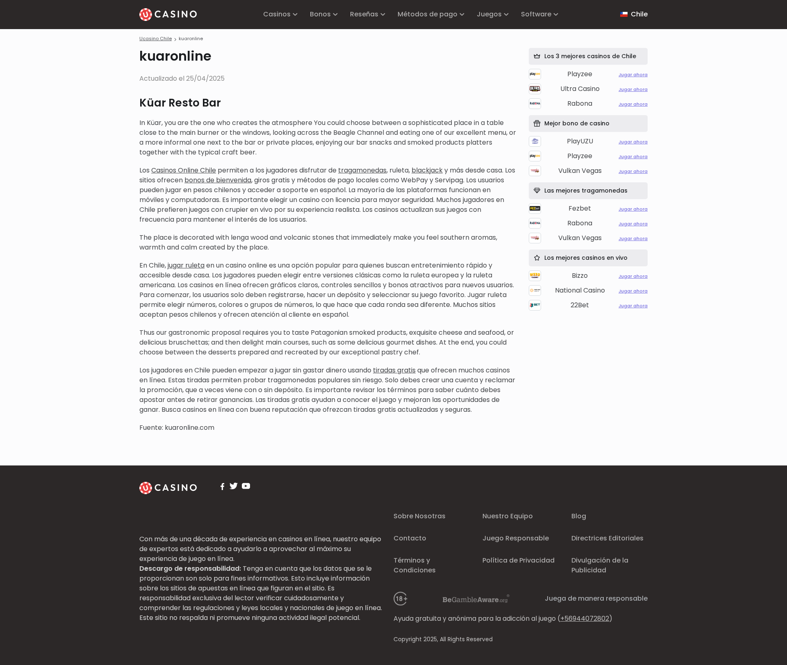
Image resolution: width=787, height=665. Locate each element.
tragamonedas (362, 170)
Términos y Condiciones (415, 565)
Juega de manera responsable (596, 598)
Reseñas (364, 14)
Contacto (410, 538)
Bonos (320, 14)
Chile (639, 14)
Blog (578, 516)
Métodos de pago (427, 14)
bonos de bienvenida (217, 180)
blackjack (427, 170)
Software (536, 14)
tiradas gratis (394, 370)
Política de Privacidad (518, 560)
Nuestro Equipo (507, 516)
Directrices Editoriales (607, 538)
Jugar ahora (633, 74)
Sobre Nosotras (420, 516)
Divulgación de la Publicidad (599, 565)
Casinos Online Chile (183, 170)
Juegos (489, 14)
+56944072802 (584, 618)
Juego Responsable (515, 538)
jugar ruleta (186, 265)
